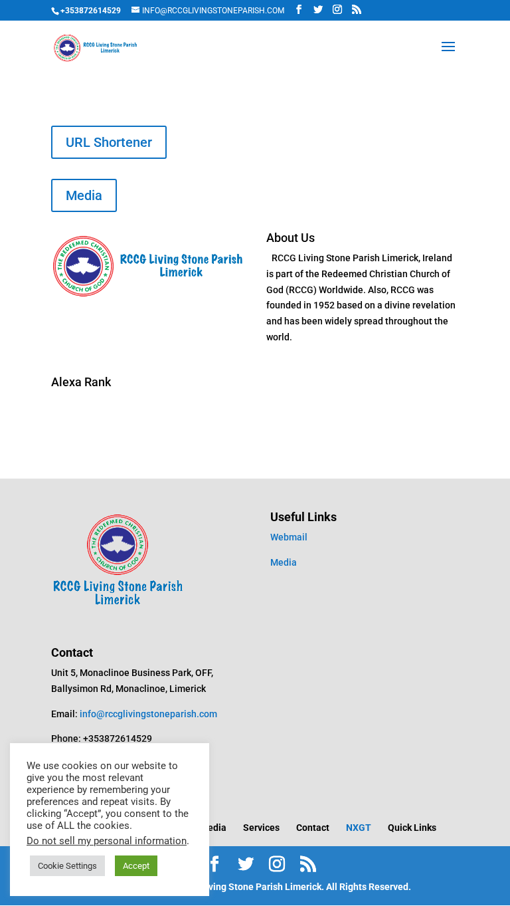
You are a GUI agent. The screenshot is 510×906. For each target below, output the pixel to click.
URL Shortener (109, 142)
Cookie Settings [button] (67, 866)
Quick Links (412, 827)
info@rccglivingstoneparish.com (148, 714)
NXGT (358, 827)
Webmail (288, 537)
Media (84, 195)
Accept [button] (136, 866)
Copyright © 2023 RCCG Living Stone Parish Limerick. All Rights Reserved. (254, 886)
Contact (312, 827)
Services (261, 827)
